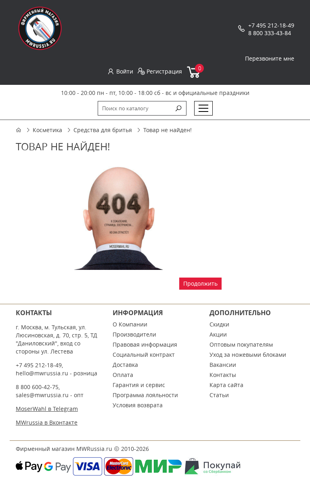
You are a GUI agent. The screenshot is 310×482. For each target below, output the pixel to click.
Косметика (47, 130)
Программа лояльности (145, 395)
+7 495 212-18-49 (271, 25)
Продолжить (200, 283)
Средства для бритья (102, 130)
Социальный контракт (144, 354)
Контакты (222, 375)
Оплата (123, 375)
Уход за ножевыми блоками (247, 354)
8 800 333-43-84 (269, 33)
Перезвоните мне (269, 58)
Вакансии (222, 364)
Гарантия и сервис (139, 385)
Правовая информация (145, 344)
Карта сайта (226, 385)
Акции (218, 334)
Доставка (125, 364)
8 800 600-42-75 (37, 387)
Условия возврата (138, 405)
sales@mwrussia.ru (42, 395)
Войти (124, 71)
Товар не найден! (167, 130)
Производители (134, 334)
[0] (194, 76)
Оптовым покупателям (241, 344)
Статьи (219, 395)
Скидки (219, 324)
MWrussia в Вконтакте (47, 422)
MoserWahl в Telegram (47, 409)
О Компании (130, 324)
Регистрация (164, 71)
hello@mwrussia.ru (42, 373)
